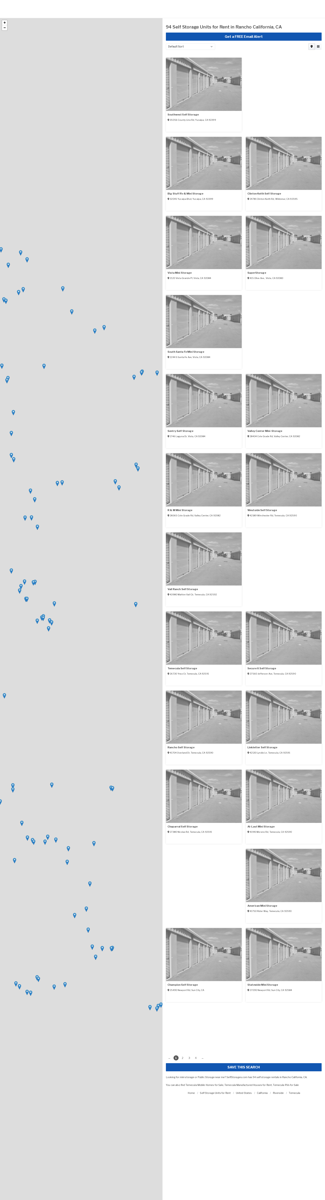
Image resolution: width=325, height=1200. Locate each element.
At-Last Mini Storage (261, 888)
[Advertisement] (244, 1008)
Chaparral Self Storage (262, 808)
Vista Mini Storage (259, 255)
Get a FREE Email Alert (244, 19)
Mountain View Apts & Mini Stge (268, 175)
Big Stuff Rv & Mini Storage (185, 175)
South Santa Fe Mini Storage (186, 413)
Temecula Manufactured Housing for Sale (209, 1067)
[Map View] (311, 29)
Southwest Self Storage (183, 96)
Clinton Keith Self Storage (184, 255)
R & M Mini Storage (259, 492)
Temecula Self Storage (262, 650)
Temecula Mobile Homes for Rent (253, 1067)
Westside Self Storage (182, 571)
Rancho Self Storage (260, 729)
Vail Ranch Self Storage (183, 650)
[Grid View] (318, 29)
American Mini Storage (182, 967)
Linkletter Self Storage (182, 808)
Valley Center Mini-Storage (185, 492)
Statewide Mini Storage (262, 967)
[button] (104, 310)
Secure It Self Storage (182, 729)
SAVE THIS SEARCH (244, 1049)
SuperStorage (177, 334)
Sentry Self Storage (260, 413)
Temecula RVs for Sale (286, 1067)
